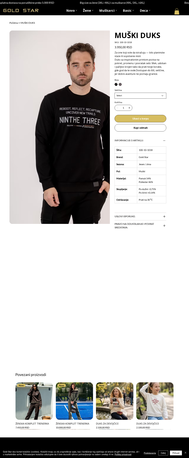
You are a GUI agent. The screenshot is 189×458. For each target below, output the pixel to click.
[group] (94, 405)
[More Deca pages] (149, 10)
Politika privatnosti (123, 454)
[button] (176, 11)
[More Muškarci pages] (116, 10)
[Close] (185, 453)
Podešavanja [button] (150, 452)
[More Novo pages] (76, 10)
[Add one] (129, 108)
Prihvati (175, 452)
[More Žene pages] (92, 10)
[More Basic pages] (133, 10)
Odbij (163, 452)
